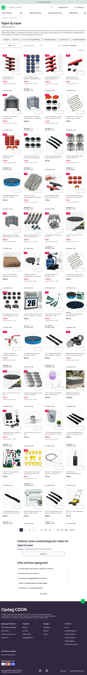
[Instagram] (40, 670)
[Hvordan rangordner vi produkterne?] (59, 45)
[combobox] (30, 7)
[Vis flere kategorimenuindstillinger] (85, 13)
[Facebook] (47, 670)
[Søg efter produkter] (52, 7)
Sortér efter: (65, 46)
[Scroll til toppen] (83, 601)
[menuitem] (7, 13)
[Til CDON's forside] (3, 7)
